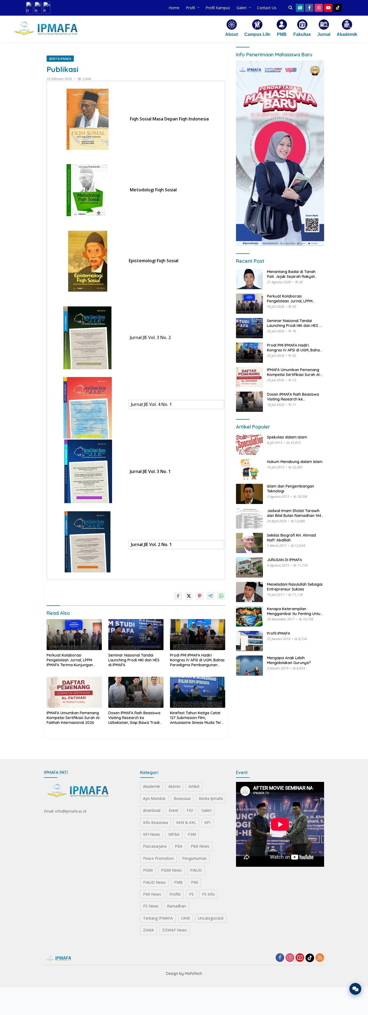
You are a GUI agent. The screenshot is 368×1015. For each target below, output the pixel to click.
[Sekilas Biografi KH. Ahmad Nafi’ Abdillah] (249, 543)
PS (191, 894)
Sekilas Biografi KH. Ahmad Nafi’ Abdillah (291, 538)
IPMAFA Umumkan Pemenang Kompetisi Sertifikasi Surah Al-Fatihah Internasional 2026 (74, 717)
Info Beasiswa (155, 822)
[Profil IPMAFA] (249, 641)
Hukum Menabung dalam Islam (294, 461)
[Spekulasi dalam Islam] (249, 445)
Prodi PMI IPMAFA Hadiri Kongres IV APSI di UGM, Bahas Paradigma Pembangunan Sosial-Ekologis (197, 660)
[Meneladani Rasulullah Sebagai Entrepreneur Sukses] (249, 592)
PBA (178, 846)
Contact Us (266, 7)
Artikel (194, 786)
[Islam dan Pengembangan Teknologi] (249, 494)
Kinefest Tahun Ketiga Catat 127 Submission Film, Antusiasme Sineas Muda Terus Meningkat (197, 717)
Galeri (242, 7)
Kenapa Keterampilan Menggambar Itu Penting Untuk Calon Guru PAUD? (294, 611)
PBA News (200, 846)
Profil (190, 7)
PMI (194, 882)
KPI (207, 822)
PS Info (208, 894)
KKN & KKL (186, 822)
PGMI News (171, 870)
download (151, 810)
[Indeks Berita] (300, 8)
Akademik (151, 786)
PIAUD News (154, 882)
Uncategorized (210, 918)
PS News (151, 906)
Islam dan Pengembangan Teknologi (290, 488)
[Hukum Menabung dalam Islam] (249, 469)
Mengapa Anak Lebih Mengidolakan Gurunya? (289, 660)
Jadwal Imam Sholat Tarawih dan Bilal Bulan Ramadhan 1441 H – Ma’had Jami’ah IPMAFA (294, 513)
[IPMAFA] (46, 28)
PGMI (148, 870)
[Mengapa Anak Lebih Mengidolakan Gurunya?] (249, 665)
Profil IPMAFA (278, 633)
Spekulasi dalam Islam (287, 437)
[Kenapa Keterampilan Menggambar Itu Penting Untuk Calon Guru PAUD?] (249, 616)
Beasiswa (182, 798)
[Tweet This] (189, 596)
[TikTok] (309, 958)
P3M (192, 834)
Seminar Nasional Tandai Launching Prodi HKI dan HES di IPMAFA (133, 660)
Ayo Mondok (154, 798)
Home (174, 7)
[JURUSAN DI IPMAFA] (249, 567)
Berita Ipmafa (60, 59)
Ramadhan (176, 906)
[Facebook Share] (178, 596)
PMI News (152, 894)
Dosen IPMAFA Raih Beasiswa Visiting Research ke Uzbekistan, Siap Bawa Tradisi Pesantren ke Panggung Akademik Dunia (135, 717)
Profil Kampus (218, 7)
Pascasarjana (154, 846)
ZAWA (148, 930)
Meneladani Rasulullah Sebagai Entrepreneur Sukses (294, 587)
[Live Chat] (355, 989)
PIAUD (196, 870)
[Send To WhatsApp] (221, 596)
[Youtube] (300, 958)
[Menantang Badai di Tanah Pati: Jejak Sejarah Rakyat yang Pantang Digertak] (249, 279)
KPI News (151, 834)
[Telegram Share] (210, 596)
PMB (178, 882)
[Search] (290, 8)
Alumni (174, 786)
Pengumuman (194, 858)
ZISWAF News (174, 930)
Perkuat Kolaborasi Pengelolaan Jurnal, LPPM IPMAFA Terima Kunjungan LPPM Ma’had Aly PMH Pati (70, 660)
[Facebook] (280, 958)
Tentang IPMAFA (158, 918)
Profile (175, 894)
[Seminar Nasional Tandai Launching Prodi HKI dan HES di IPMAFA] (136, 634)
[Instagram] (290, 958)
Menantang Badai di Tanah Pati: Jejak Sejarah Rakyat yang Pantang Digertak (291, 274)
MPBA (173, 834)
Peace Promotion (158, 858)
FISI (190, 810)
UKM (185, 918)
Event (173, 810)
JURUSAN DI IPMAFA (284, 559)
